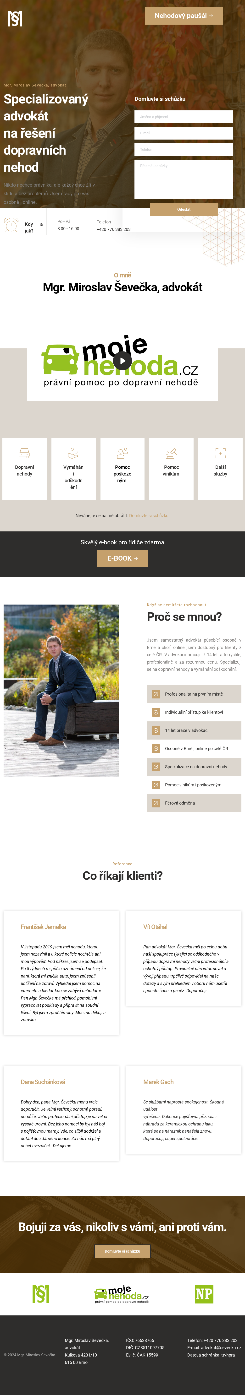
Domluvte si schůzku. (149, 515)
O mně (122, 275)
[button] (122, 360)
